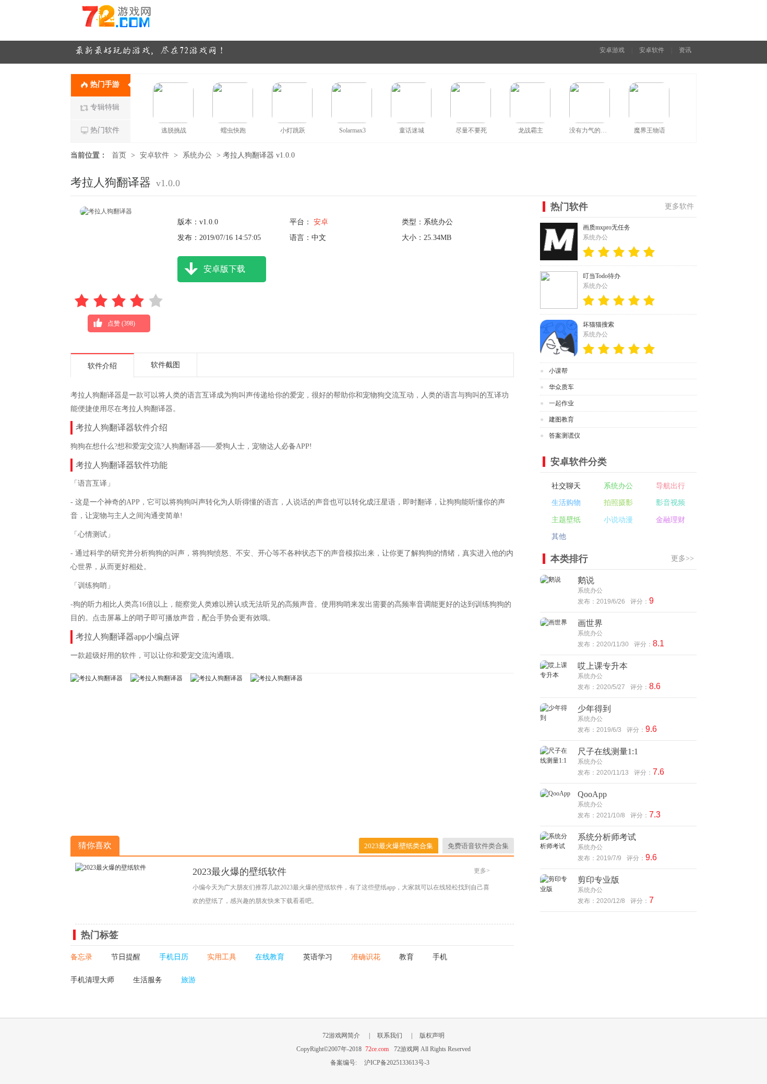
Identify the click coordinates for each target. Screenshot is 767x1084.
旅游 (188, 980)
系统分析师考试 (607, 837)
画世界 (590, 623)
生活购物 (566, 503)
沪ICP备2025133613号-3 (396, 1062)
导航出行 (670, 486)
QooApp (592, 794)
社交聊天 (566, 486)
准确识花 (365, 957)
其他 (559, 536)
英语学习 (317, 957)
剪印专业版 (598, 879)
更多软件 (679, 206)
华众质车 (561, 387)
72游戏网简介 (341, 1035)
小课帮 (558, 371)
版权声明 (432, 1035)
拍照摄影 (618, 503)
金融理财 (670, 520)
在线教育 (269, 957)
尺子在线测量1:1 (608, 751)
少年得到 (594, 708)
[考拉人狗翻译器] (96, 678)
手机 (440, 957)
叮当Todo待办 (601, 276)
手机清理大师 (92, 980)
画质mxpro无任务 (606, 227)
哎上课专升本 (603, 665)
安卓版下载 (224, 268)
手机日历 (173, 957)
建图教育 (561, 419)
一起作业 (561, 403)
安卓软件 (651, 50)
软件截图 (165, 365)
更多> (482, 870)
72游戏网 (135, 20)
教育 (406, 957)
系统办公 (197, 155)
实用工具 (221, 957)
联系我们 (389, 1035)
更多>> (682, 558)
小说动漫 (618, 520)
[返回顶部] (721, 931)
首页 (119, 155)
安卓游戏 (612, 50)
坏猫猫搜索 (598, 324)
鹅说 (586, 580)
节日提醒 (125, 957)
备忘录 (81, 957)
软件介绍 (102, 366)
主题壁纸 (566, 520)
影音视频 (670, 503)
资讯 (685, 50)
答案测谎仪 (564, 435)
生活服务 (147, 980)
